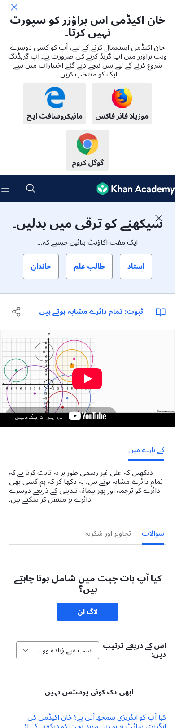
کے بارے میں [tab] (146, 449)
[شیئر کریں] (17, 312)
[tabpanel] (87, 482)
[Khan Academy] (132, 189)
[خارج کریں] (14, 7)
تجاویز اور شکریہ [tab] (108, 533)
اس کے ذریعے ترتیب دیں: (134, 650)
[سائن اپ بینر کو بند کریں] (159, 218)
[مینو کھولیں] (5, 188)
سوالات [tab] (153, 533)
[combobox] (57, 650)
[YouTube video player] (87, 378)
